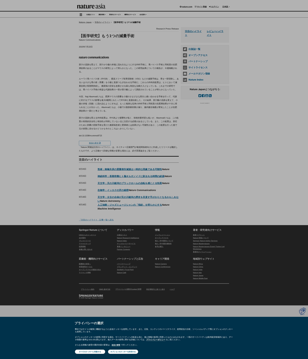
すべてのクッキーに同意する (90, 352)
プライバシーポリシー (155, 339)
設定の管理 (116, 345)
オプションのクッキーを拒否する (123, 352)
